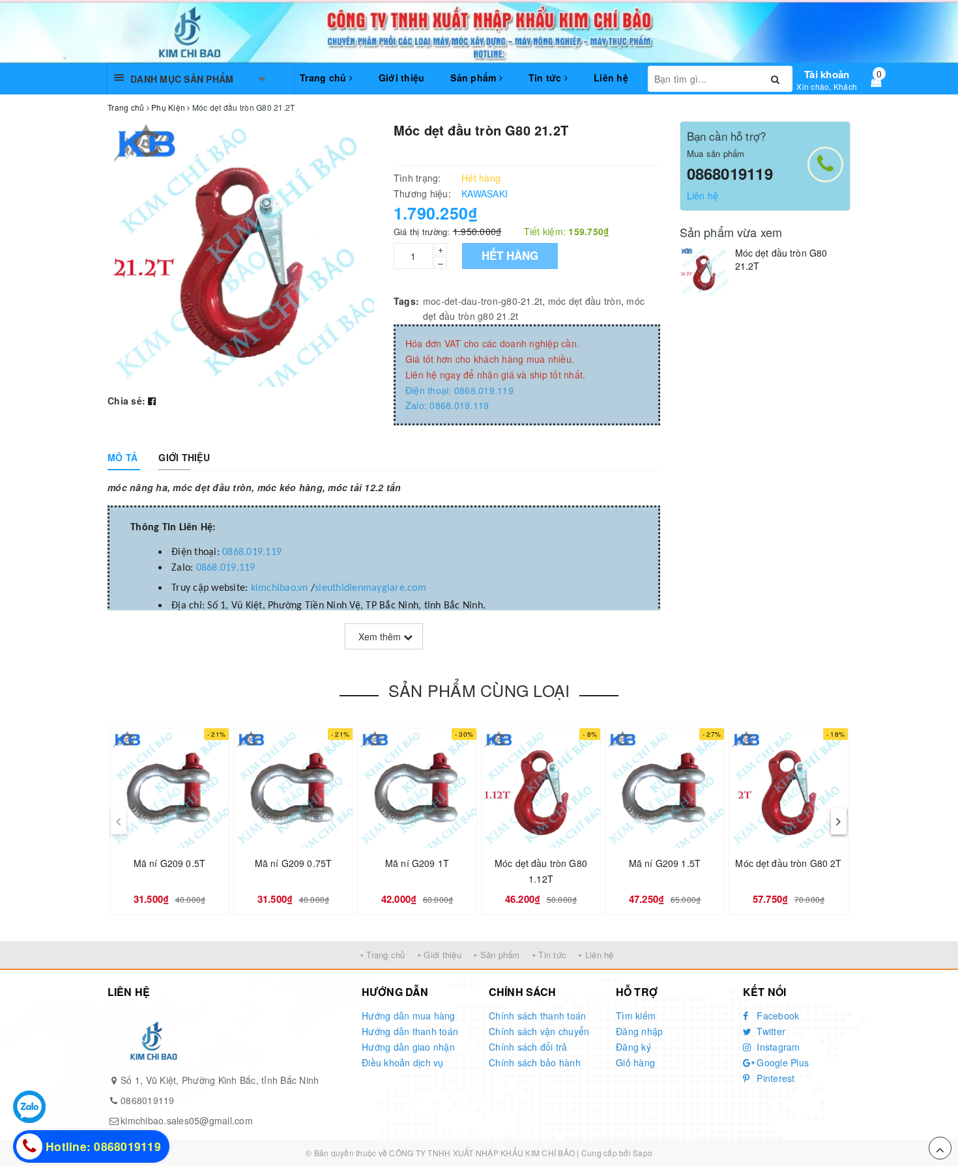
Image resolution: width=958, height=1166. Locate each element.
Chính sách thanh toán (537, 1015)
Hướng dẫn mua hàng (409, 1015)
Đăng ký (633, 1046)
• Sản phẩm (497, 954)
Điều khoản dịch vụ (403, 1062)
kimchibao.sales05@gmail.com (187, 1120)
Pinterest (774, 1078)
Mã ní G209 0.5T (169, 863)
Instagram (777, 1046)
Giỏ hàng (635, 1062)
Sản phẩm (474, 77)
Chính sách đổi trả (528, 1046)
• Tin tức (549, 954)
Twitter (769, 1031)
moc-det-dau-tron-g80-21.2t (483, 300)
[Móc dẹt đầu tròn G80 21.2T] (704, 271)
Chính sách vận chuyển (539, 1031)
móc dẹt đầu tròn (584, 300)
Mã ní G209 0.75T (293, 863)
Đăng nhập (639, 1031)
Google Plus (781, 1062)
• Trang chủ (382, 954)
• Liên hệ (596, 954)
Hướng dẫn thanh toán (410, 1031)
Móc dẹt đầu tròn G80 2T (788, 863)
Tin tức (546, 77)
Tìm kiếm (636, 1015)
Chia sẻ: (126, 400)
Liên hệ (611, 77)
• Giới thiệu (439, 954)
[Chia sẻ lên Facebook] (152, 400)
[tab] (123, 457)
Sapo (642, 1152)
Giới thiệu (402, 77)
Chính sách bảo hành (535, 1062)
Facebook (776, 1015)
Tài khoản (826, 74)
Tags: (406, 300)
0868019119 (730, 173)
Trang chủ (324, 77)
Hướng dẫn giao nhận (408, 1046)
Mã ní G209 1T (417, 863)
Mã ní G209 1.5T (665, 863)
